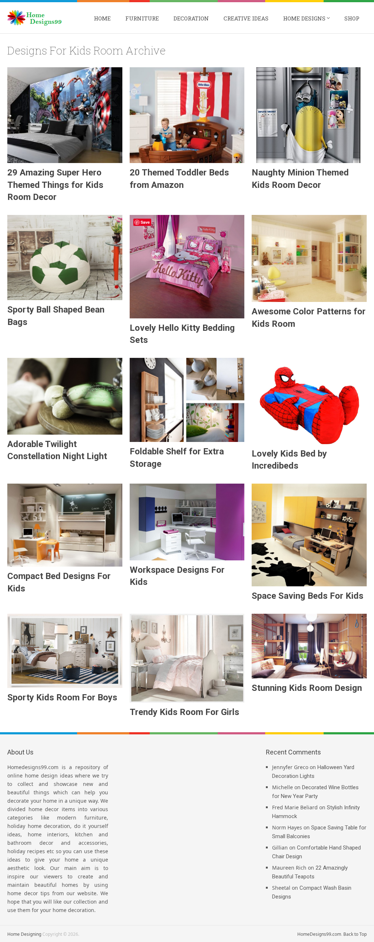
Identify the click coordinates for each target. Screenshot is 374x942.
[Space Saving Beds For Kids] (309, 535)
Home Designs (304, 18)
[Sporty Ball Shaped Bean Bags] (64, 257)
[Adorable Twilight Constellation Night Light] (64, 396)
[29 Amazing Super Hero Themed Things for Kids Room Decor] (64, 115)
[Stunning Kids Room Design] (309, 646)
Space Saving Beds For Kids (307, 596)
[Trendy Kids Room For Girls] (187, 658)
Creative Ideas (246, 18)
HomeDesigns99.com (319, 934)
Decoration (191, 18)
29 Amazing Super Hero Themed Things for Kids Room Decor (55, 184)
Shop (351, 18)
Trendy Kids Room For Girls (184, 712)
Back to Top (355, 934)
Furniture (142, 18)
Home (102, 18)
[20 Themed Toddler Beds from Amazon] (187, 115)
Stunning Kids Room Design (307, 688)
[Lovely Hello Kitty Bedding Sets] (187, 266)
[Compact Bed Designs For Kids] (64, 525)
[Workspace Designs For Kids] (187, 522)
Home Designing (24, 934)
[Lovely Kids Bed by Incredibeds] (309, 401)
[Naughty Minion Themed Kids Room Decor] (309, 115)
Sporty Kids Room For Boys (62, 697)
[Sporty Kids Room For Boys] (64, 651)
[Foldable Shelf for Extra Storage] (187, 400)
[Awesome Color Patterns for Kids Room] (309, 258)
